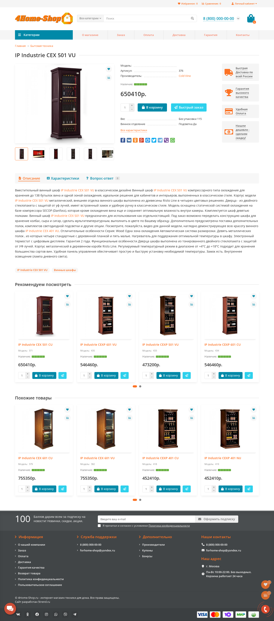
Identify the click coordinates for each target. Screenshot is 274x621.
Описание (31, 178)
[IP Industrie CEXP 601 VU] (106, 315)
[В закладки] (109, 69)
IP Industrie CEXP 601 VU (98, 345)
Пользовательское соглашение (40, 585)
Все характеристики (134, 130)
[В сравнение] (109, 77)
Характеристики (65, 178)
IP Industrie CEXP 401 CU (160, 458)
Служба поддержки (99, 537)
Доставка (179, 35)
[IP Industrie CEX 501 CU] (44, 315)
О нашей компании (31, 545)
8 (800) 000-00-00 (90, 545)
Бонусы (147, 556)
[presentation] (15, 154)
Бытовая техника (41, 46)
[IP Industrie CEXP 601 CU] (230, 315)
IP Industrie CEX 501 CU (35, 345)
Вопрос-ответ (104, 178)
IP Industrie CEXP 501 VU (160, 345)
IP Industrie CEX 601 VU (97, 458)
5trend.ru (44, 602)
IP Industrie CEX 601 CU (35, 458)
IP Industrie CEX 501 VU (77, 190)
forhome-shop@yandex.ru (97, 550)
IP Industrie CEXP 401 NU (222, 458)
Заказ (121, 35)
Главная (20, 46)
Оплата (148, 35)
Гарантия (210, 35)
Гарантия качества (31, 567)
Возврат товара (29, 573)
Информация (31, 537)
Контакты (243, 35)
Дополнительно (157, 537)
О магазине (90, 35)
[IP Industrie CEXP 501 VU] (168, 315)
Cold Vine (185, 76)
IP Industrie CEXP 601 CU (222, 345)
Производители (153, 545)
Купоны (147, 550)
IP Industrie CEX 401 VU (42, 231)
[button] (135, 386)
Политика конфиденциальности (41, 579)
